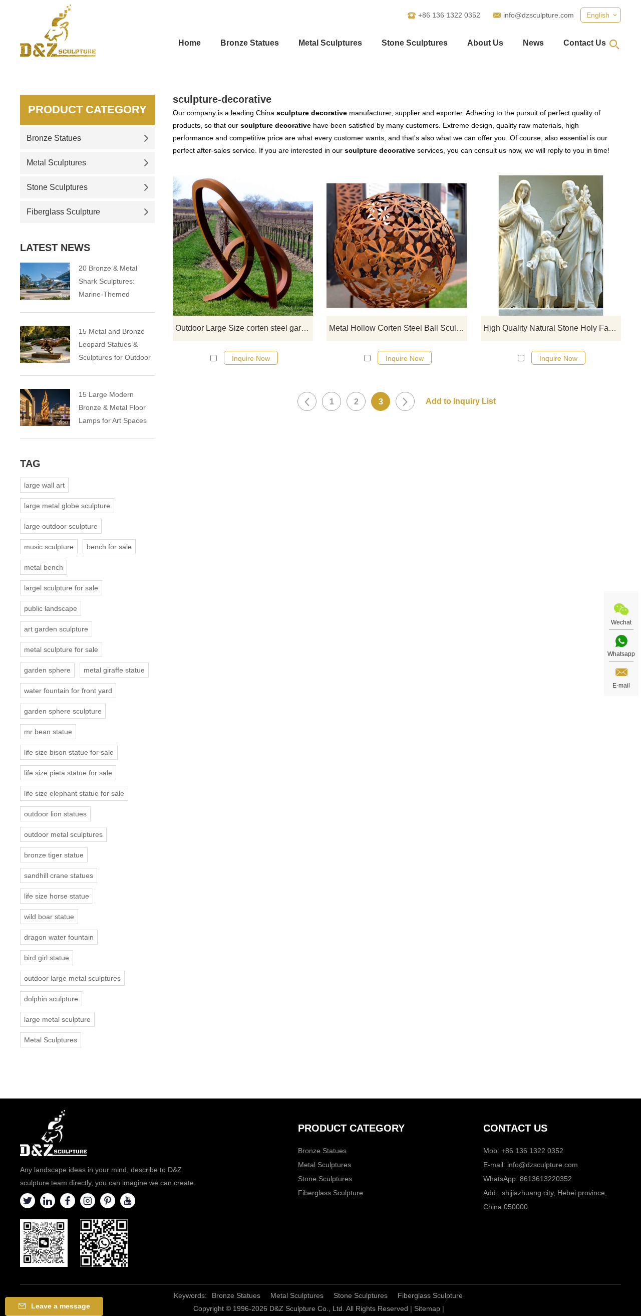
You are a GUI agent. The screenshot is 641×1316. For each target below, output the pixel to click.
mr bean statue (48, 732)
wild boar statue (49, 917)
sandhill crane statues (58, 875)
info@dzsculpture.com (538, 15)
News (533, 43)
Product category (351, 1128)
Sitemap (427, 1308)
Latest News (55, 247)
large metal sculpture (57, 1019)
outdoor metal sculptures (63, 834)
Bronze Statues (249, 43)
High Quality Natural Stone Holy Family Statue (552, 328)
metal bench (43, 567)
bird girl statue (46, 958)
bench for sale (109, 547)
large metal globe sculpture (67, 506)
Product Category (87, 109)
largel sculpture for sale (61, 588)
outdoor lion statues (55, 814)
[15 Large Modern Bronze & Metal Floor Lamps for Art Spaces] (45, 407)
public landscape (50, 608)
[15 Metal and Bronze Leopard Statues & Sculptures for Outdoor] (45, 344)
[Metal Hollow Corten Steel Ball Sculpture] (397, 245)
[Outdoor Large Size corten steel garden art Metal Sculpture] (243, 245)
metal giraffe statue (114, 670)
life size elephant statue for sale (74, 793)
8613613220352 (546, 1179)
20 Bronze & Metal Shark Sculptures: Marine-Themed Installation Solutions (111, 282)
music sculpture (49, 547)
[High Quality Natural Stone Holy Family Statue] (551, 245)
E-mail (621, 685)
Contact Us (584, 43)
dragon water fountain (59, 937)
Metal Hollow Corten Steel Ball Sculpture (398, 328)
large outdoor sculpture (61, 526)
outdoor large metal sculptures (72, 978)
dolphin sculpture (51, 999)
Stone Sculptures (415, 43)
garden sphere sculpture (63, 711)
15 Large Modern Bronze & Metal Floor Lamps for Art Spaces (113, 407)
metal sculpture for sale (61, 649)
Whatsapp (621, 653)
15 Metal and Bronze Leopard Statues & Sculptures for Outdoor (115, 344)
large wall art (44, 485)
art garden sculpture (56, 629)
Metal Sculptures (330, 43)
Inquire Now (251, 358)
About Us (485, 43)
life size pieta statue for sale (68, 773)
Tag (30, 463)
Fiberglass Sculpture (63, 211)
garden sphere (47, 670)
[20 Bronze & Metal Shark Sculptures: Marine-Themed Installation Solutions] (45, 281)
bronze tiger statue (54, 855)
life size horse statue (56, 896)
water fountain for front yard (68, 691)
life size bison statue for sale (69, 752)
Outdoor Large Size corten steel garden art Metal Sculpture (244, 328)
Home (189, 43)
